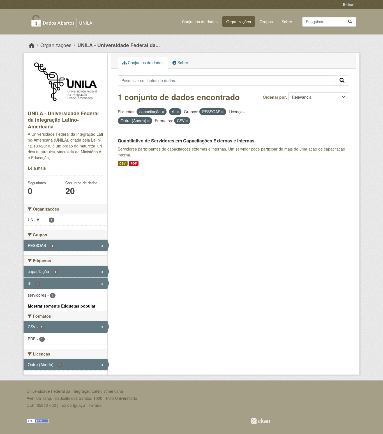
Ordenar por (274, 97)
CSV (122, 163)
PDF (134, 163)
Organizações (238, 21)
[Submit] (350, 22)
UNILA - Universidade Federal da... (118, 45)
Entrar (348, 4)
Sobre (287, 21)
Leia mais (37, 168)
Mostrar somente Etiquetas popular (61, 306)
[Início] (31, 45)
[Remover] (163, 112)
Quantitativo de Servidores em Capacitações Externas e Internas (186, 140)
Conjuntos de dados (200, 21)
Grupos (266, 21)
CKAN (260, 421)
